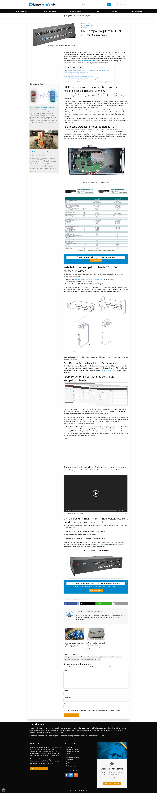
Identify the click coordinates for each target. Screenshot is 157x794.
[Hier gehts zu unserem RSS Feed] (124, 4)
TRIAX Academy (101, 544)
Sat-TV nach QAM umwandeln (71, 659)
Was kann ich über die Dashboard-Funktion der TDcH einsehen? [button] (85, 531)
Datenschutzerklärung (73, 749)
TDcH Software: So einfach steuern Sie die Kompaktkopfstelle (81, 78)
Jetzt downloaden (96, 260)
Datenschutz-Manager (73, 751)
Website (66, 704)
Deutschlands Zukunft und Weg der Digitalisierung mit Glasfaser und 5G (42, 153)
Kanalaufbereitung (88, 657)
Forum (114, 11)
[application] (95, 493)
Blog (97, 11)
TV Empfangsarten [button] (20, 11)
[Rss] (76, 775)
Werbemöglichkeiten (72, 758)
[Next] (121, 566)
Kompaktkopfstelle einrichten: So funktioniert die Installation (81, 80)
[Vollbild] (125, 510)
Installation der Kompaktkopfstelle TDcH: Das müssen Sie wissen (82, 74)
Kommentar (67, 670)
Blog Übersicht (70, 16)
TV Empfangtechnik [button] (49, 11)
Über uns (69, 753)
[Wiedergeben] (66, 510)
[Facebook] (67, 775)
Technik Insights (88, 25)
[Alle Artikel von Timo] (69, 614)
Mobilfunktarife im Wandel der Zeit (42, 108)
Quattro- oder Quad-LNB (82, 279)
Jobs (67, 755)
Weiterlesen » (33, 126)
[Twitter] (71, 775)
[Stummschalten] (123, 510)
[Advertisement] (44, 67)
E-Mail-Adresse (68, 697)
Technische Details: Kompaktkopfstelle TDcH (76, 72)
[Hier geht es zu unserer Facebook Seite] (117, 4)
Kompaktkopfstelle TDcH (101, 657)
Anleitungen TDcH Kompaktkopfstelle (73, 657)
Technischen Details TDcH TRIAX (88, 659)
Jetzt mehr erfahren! (96, 590)
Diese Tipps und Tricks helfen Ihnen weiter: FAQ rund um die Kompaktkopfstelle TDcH (88, 82)
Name (66, 690)
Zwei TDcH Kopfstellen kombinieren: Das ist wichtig (78, 76)
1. (74, 513)
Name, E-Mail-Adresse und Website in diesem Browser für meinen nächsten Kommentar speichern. (93, 710)
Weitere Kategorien (85, 16)
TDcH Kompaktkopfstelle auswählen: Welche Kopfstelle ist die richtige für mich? (86, 70)
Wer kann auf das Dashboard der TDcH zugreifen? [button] (81, 535)
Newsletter (69, 760)
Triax (98, 659)
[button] (96, 493)
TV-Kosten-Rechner (136, 11)
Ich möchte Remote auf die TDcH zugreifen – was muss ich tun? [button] (85, 538)
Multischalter (99, 279)
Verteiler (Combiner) (108, 370)
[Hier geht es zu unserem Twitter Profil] (120, 4)
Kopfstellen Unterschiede (114, 657)
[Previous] (71, 566)
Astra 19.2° (82, 105)
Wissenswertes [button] (75, 11)
